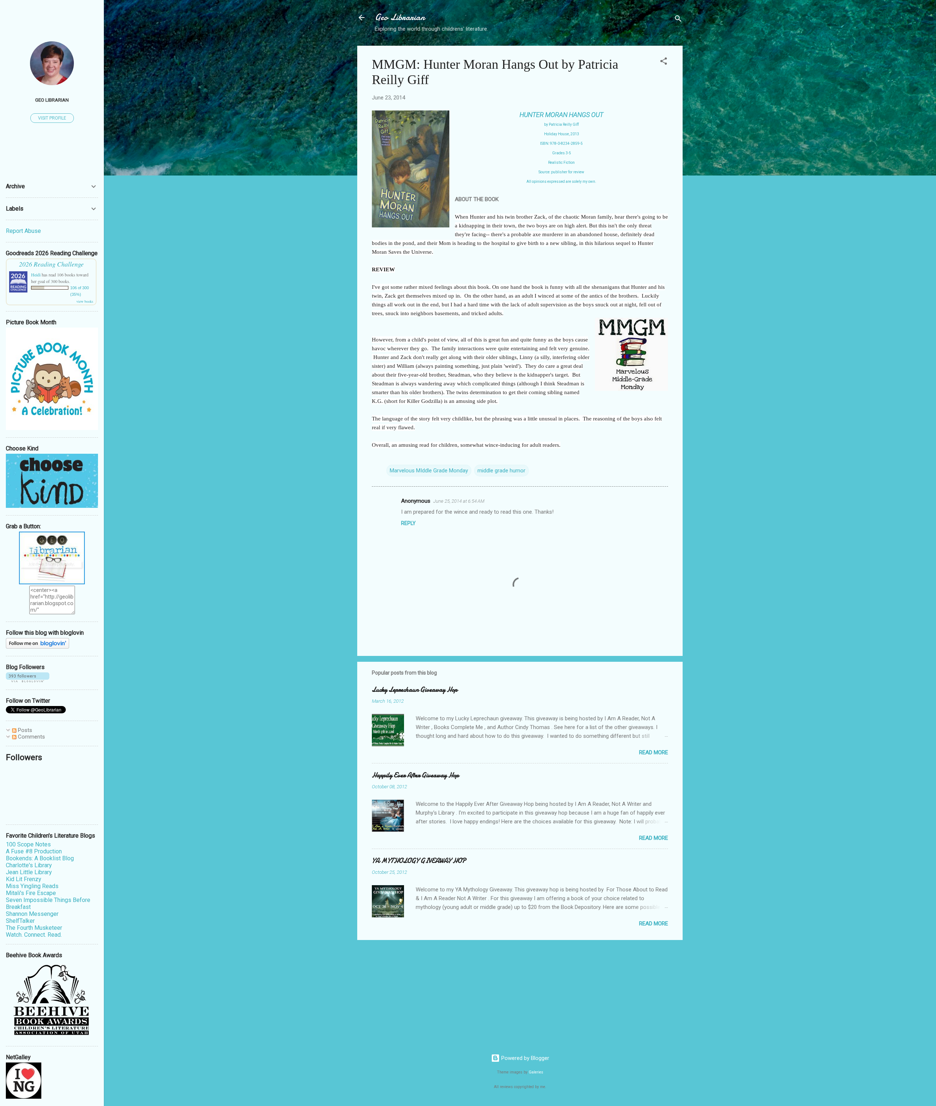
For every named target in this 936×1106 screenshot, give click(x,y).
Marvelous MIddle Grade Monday (429, 470)
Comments (30, 736)
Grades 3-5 (561, 153)
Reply (408, 523)
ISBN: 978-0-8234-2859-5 (561, 143)
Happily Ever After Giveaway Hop (415, 775)
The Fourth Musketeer (34, 927)
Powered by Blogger (524, 1058)
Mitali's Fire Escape (31, 893)
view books (84, 301)
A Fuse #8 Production (34, 851)
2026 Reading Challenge (51, 264)
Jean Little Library (29, 872)
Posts (24, 730)
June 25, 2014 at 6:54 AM (458, 501)
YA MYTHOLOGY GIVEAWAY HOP (419, 860)
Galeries (536, 1072)
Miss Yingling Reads (32, 886)
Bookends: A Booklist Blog (40, 858)
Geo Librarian (400, 17)
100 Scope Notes (28, 844)
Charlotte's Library (29, 865)
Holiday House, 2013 (561, 134)
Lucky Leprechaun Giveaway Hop (414, 689)
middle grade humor (501, 470)
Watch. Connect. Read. (34, 934)
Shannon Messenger (32, 913)
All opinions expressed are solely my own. (561, 182)
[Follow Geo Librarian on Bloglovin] (37, 646)
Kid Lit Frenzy (23, 879)
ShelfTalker (20, 920)
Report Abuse (23, 230)
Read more (653, 752)
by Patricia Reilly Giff (561, 124)
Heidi (36, 275)
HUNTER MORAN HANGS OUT (561, 114)
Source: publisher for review (561, 172)
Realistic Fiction (561, 163)
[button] (663, 62)
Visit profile (52, 118)
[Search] (678, 20)
